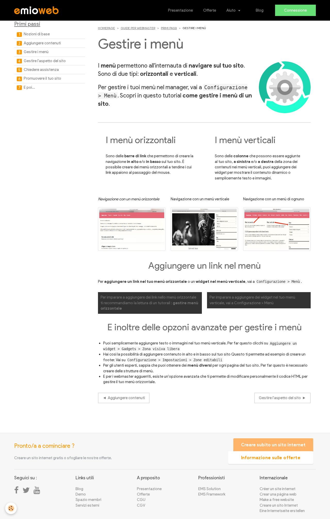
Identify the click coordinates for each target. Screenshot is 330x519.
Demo (81, 494)
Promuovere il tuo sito (42, 78)
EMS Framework (211, 494)
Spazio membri (88, 499)
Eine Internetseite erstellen (282, 510)
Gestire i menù (35, 52)
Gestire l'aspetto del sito (280, 398)
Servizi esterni (87, 505)
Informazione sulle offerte (270, 457)
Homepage (106, 28)
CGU (141, 499)
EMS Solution (209, 489)
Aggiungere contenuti (126, 398)
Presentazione (180, 10)
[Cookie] (11, 508)
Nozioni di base (36, 34)
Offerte (209, 10)
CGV (141, 505)
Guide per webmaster (138, 28)
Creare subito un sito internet (273, 444)
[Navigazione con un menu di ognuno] (277, 229)
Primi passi (169, 28)
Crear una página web (278, 494)
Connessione (295, 10)
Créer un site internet (277, 489)
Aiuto (231, 10)
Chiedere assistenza (41, 69)
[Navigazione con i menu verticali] (204, 229)
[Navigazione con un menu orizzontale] (132, 229)
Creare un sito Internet (279, 505)
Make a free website (277, 499)
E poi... (29, 87)
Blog (259, 10)
